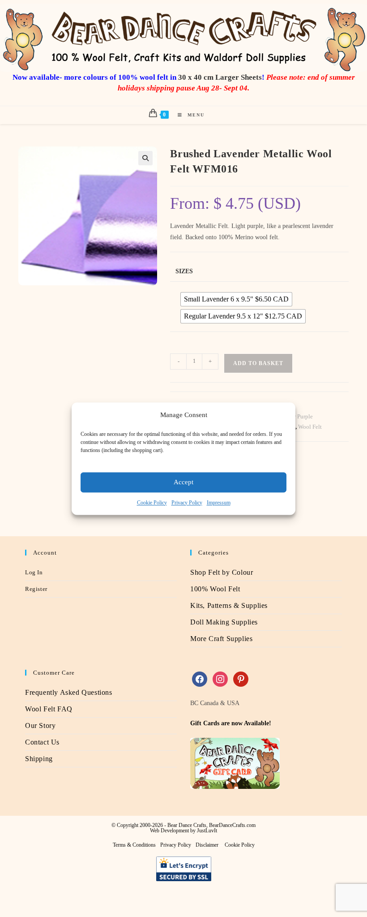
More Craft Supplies (221, 638)
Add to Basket (258, 363)
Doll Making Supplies (224, 622)
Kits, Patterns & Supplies (229, 605)
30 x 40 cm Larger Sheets (220, 77)
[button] (145, 158)
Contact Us (42, 742)
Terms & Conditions (134, 845)
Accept (183, 482)
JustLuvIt (207, 830)
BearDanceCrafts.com (232, 825)
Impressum (218, 502)
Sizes (184, 271)
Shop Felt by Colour (221, 572)
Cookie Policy (152, 502)
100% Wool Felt (215, 589)
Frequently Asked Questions (68, 692)
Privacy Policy (186, 502)
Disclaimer (207, 845)
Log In (34, 572)
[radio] (236, 299)
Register (36, 589)
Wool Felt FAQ (49, 709)
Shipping (39, 758)
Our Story (40, 725)
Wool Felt (310, 426)
